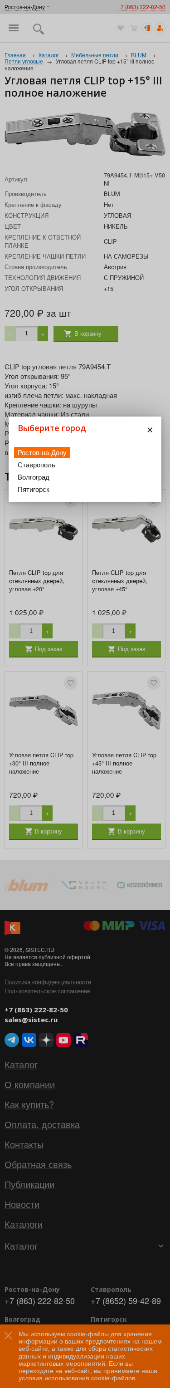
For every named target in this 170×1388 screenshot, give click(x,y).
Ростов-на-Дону (42, 452)
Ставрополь (36, 464)
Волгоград (33, 476)
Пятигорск (33, 489)
